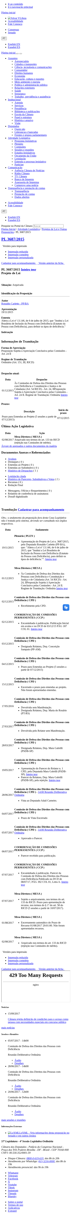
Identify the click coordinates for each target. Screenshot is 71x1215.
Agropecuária (22, 61)
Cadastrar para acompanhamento (19, 263)
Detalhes (19, 1063)
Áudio (18, 1060)
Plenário (19, 143)
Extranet (12, 1210)
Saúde (18, 90)
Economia (20, 76)
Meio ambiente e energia (27, 82)
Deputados (13, 126)
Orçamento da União (25, 155)
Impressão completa (18, 254)
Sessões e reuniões (24, 149)
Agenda (19, 102)
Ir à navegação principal (20, 7)
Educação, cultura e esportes (29, 79)
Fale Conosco (15, 24)
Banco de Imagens (24, 179)
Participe (19, 164)
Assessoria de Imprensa (27, 182)
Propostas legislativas (26, 141)
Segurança (20, 93)
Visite (17, 123)
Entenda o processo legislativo (30, 161)
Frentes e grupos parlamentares (31, 135)
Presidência (20, 108)
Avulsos (12, 458)
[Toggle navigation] (17, 53)
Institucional (14, 99)
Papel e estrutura (23, 117)
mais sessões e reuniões (13, 1120)
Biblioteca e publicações (27, 111)
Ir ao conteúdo (15, 4)
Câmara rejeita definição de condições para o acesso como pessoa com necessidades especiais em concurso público (38, 1020)
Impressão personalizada (20, 257)
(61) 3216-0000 (46, 1161)
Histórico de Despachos (20, 470)
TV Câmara (21, 176)
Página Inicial (8, 229)
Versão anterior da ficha (51, 263)
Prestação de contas (25, 194)
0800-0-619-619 (34, 1158)
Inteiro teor (28, 269)
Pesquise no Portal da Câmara (16, 225)
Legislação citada (17, 476)
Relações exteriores (25, 87)
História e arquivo (24, 120)
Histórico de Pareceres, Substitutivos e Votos (31, 479)
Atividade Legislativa (19, 138)
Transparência (22, 191)
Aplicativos (14, 1207)
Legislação (20, 158)
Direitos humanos (24, 73)
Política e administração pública (31, 84)
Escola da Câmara (24, 114)
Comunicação (15, 167)
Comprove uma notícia (26, 185)
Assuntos (13, 58)
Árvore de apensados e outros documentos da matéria (29, 446)
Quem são (20, 129)
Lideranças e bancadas (26, 132)
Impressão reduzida (18, 251)
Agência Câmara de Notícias (29, 170)
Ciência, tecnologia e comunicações (33, 67)
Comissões (20, 146)
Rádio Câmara (22, 173)
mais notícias (8, 1027)
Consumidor (21, 70)
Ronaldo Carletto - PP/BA (15, 303)
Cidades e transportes (26, 64)
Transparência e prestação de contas (26, 188)
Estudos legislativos (25, 152)
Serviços (19, 105)
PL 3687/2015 (12, 239)
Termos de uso (15, 1205)
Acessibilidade (15, 21)
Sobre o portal (15, 1202)
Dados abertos (22, 197)
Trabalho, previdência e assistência (33, 96)
